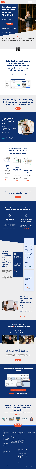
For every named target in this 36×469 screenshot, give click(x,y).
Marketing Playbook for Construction (21, 443)
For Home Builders (6, 438)
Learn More (9, 23)
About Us (12, 435)
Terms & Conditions (14, 437)
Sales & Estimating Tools (6, 433)
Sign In (30, 1)
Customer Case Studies (5, 445)
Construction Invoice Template (21, 456)
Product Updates (5, 443)
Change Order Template (21, 450)
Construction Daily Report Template (22, 437)
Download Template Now (18, 390)
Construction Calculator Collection (21, 435)
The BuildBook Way (14, 432)
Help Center (5, 442)
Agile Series (20, 462)
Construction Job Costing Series (22, 460)
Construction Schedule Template (21, 433)
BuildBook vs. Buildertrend (5, 450)
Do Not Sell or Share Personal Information (14, 442)
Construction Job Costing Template (22, 454)
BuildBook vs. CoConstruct (5, 447)
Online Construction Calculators (21, 458)
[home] (3, 2)
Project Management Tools (6, 435)
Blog (11, 433)
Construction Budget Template (22, 449)
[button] (33, 1)
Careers (12, 436)
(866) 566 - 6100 (29, 434)
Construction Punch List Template (21, 448)
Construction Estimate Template (21, 441)
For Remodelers (5, 439)
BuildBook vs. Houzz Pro (6, 452)
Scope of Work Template (21, 439)
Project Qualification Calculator (21, 445)
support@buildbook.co (31, 432)
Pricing (4, 440)
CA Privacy (12, 440)
